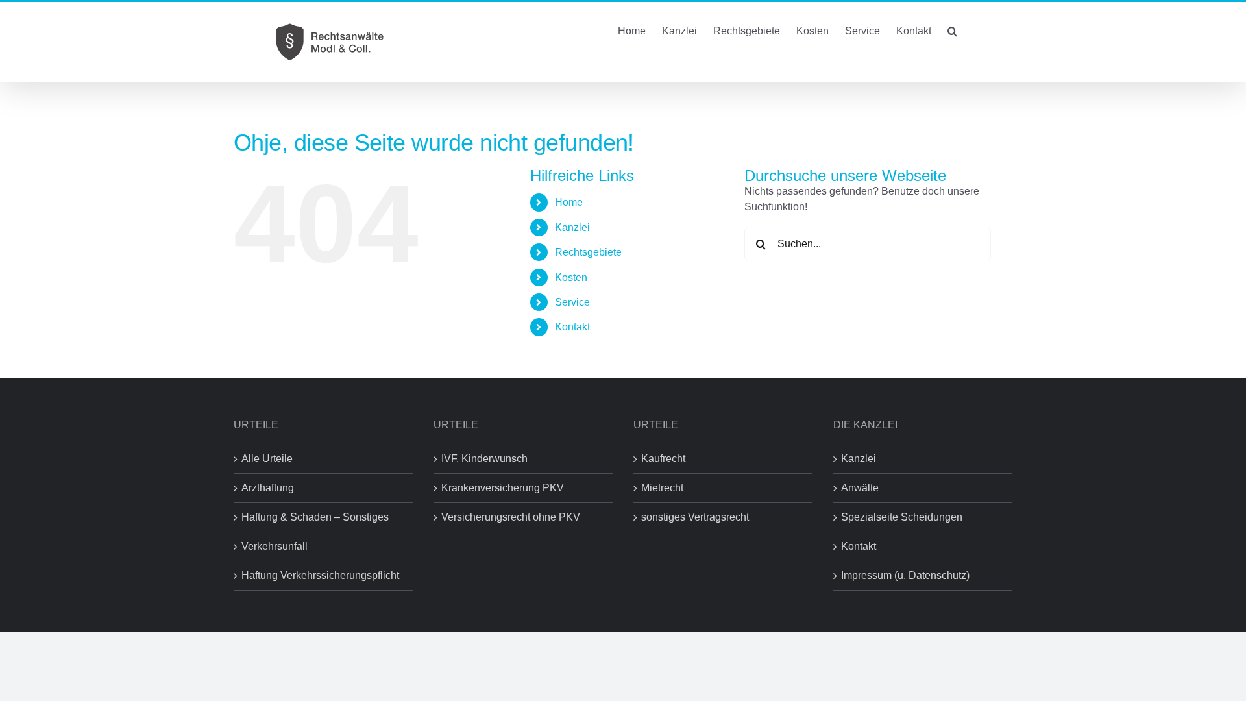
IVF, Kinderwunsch (484, 458)
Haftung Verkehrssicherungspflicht (320, 575)
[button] (952, 30)
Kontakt (572, 326)
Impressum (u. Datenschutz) (905, 575)
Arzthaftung (267, 487)
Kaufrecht (663, 458)
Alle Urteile (267, 458)
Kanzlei (858, 458)
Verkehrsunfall (274, 546)
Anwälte (860, 487)
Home (569, 202)
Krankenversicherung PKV (502, 487)
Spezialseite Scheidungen (901, 517)
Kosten (571, 277)
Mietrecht (662, 487)
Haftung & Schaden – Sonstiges (315, 517)
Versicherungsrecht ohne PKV (510, 517)
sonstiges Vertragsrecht (695, 517)
